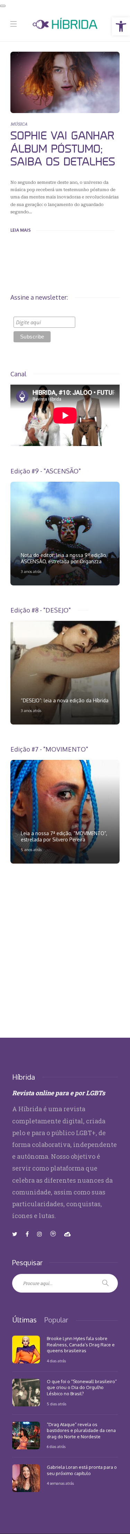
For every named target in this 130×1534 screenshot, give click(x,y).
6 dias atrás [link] (56, 1446)
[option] (65, 533)
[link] (121, 26)
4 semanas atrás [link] (60, 1483)
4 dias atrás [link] (56, 1361)
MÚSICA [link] (18, 124)
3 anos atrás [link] (31, 571)
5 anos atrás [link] (31, 849)
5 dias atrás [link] (56, 1404)
